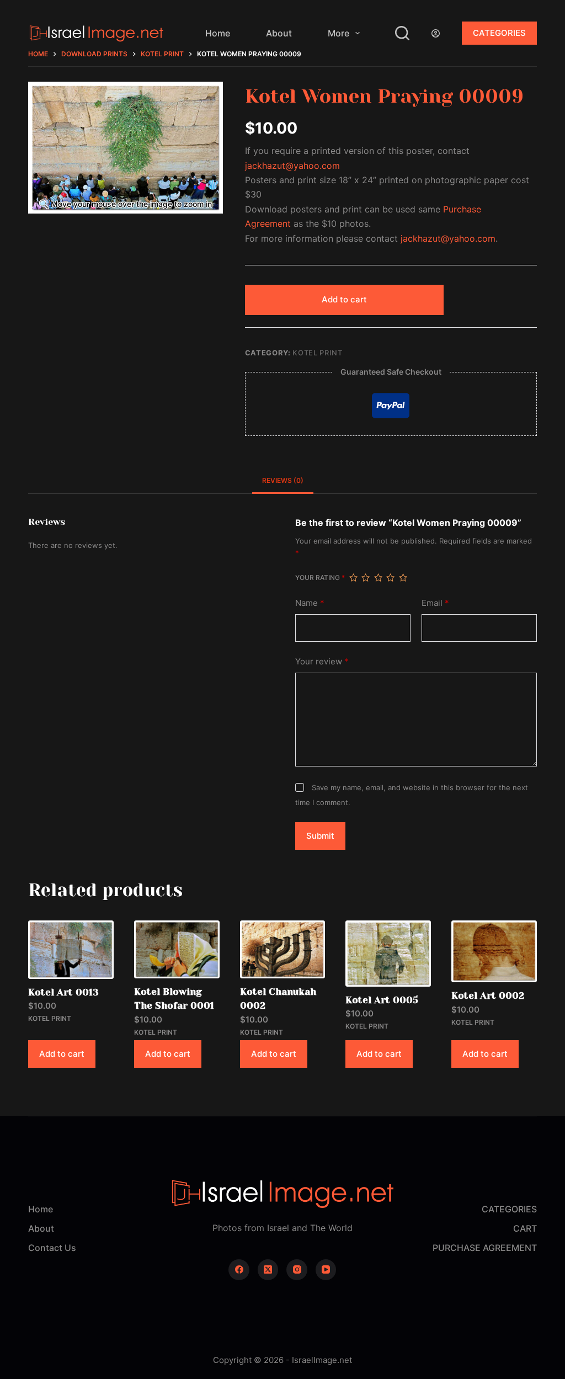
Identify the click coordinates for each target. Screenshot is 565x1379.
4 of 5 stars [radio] (390, 578)
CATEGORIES (499, 33)
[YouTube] (326, 1269)
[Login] (435, 33)
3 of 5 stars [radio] (378, 578)
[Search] (402, 33)
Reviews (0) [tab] (282, 480)
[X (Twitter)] (268, 1269)
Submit (320, 835)
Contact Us (52, 1247)
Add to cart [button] (61, 1053)
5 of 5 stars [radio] (403, 578)
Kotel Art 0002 (487, 995)
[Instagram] (296, 1269)
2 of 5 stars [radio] (365, 578)
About (279, 33)
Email (435, 603)
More (338, 33)
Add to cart (344, 299)
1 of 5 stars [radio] (353, 578)
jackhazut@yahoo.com (292, 165)
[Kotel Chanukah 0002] (283, 949)
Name (309, 603)
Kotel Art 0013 (63, 992)
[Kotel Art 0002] (494, 951)
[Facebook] (238, 1269)
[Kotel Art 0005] (388, 953)
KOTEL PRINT (317, 352)
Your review (322, 661)
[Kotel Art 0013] (71, 949)
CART (525, 1228)
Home (217, 33)
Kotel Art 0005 (381, 999)
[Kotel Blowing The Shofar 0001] (177, 949)
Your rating (320, 577)
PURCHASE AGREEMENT (485, 1247)
